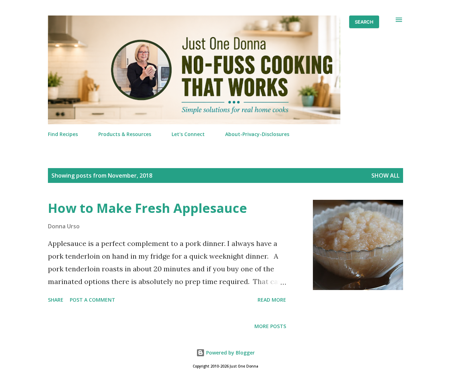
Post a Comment (92, 299)
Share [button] (55, 299)
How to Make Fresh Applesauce (147, 208)
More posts (270, 326)
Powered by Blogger (230, 352)
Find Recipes (63, 134)
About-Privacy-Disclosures (257, 134)
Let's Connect (188, 134)
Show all (385, 175)
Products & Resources (124, 134)
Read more (272, 299)
